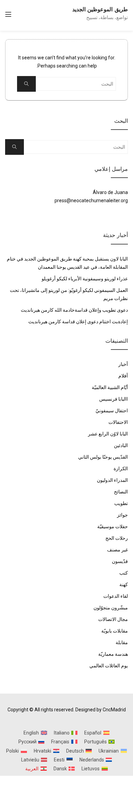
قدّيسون (120, 561)
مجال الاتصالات (113, 619)
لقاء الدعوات (115, 596)
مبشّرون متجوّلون (110, 607)
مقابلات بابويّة (114, 631)
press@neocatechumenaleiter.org (91, 200)
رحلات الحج (116, 538)
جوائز (122, 515)
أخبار (123, 364)
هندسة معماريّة (113, 654)
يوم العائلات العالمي (108, 665)
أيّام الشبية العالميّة (110, 387)
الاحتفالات (118, 422)
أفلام (123, 376)
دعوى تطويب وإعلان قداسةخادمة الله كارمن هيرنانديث (74, 310)
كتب (123, 573)
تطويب (121, 503)
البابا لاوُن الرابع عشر (108, 433)
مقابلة (122, 642)
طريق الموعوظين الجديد (100, 9)
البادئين (121, 445)
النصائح (121, 491)
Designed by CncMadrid (100, 709)
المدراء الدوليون (112, 480)
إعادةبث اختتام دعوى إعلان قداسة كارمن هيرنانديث (78, 321)
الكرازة (121, 468)
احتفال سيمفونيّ (111, 410)
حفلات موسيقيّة (112, 526)
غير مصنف (117, 549)
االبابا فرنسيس (113, 399)
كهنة (123, 584)
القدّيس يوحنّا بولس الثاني (103, 457)
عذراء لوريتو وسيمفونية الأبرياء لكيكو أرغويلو (85, 278)
